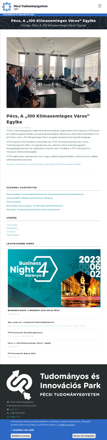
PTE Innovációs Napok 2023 (22, 353)
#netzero (11, 164)
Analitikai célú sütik (23, 430)
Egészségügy (13, 235)
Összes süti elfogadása (84, 436)
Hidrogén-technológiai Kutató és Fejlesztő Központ (33, 210)
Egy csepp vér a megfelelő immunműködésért (31, 322)
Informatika (12, 225)
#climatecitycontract (25, 164)
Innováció (11, 231)
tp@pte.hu (15, 416)
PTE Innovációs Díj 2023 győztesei (25, 333)
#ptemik (54, 164)
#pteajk (69, 164)
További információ (66, 425)
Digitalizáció (12, 228)
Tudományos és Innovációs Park (18, 15)
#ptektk (77, 164)
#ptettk (61, 164)
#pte (47, 164)
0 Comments (25, 128)
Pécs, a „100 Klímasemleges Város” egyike (29, 343)
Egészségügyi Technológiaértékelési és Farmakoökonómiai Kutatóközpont (45, 194)
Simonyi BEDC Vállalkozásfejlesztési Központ (30, 198)
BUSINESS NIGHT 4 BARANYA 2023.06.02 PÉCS (34, 310)
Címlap (25, 25)
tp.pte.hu (14, 409)
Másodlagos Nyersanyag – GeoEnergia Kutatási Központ (35, 206)
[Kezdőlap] (25, 6)
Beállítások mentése (21, 436)
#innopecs (39, 164)
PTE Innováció (14, 202)
